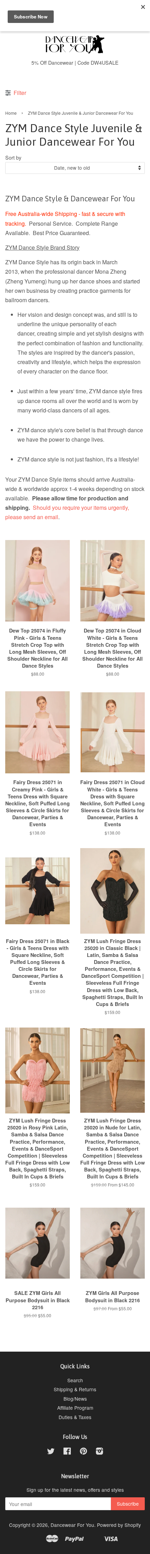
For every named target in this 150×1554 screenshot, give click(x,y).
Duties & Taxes (75, 1417)
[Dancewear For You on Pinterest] (83, 1452)
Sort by (13, 157)
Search (75, 1380)
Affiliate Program (75, 1407)
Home (11, 113)
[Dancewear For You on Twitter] (51, 1452)
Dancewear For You (72, 1524)
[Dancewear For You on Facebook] (67, 1452)
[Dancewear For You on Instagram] (99, 1452)
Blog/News (75, 1398)
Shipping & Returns (75, 1389)
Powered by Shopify (119, 1524)
